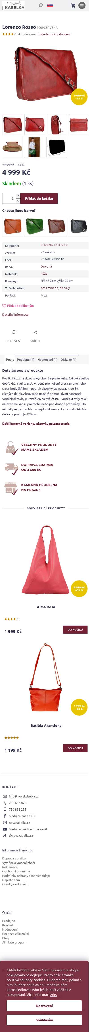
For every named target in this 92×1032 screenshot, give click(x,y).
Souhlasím (44, 1020)
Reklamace (10, 867)
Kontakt (8, 925)
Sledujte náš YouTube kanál (28, 829)
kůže (44, 273)
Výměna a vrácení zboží (18, 863)
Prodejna (8, 921)
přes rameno (49, 287)
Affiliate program (14, 942)
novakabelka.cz (19, 822)
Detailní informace (15, 314)
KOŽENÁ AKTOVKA (54, 245)
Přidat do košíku (39, 198)
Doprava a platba (14, 858)
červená (46, 266)
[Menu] (81, 6)
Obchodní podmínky (16, 871)
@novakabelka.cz (21, 835)
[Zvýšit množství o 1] (18, 195)
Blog (5, 938)
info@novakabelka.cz (24, 796)
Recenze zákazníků (15, 933)
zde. (53, 994)
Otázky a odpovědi (15, 884)
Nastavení (44, 1005)
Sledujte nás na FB (22, 816)
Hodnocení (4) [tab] (48, 359)
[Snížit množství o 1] (18, 201)
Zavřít (11, 327)
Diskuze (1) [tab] (69, 359)
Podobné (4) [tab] (25, 359)
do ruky (65, 287)
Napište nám (11, 880)
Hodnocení (10, 929)
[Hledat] (38, 4)
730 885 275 (17, 809)
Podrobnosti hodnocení (54, 34)
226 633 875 (17, 803)
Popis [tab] (10, 359)
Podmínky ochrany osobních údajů (26, 875)
